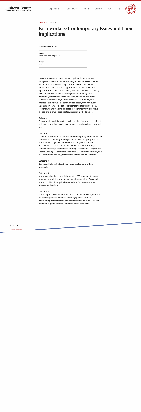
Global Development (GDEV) (49, 56)
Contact (98, 9)
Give (110, 9)
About (87, 9)
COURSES (42, 23)
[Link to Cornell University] (128, 9)
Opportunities (54, 9)
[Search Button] (119, 8)
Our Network (73, 9)
